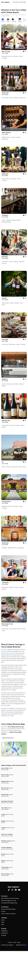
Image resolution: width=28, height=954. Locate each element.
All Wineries (4, 933)
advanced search (13, 710)
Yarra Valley (21, 15)
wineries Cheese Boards (7, 768)
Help (2, 924)
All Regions (4, 931)
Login (18, 942)
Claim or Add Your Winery (8, 913)
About (3, 920)
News (2, 922)
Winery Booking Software (8, 909)
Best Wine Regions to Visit (8, 900)
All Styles (3, 935)
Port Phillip (14, 15)
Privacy (10, 942)
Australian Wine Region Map (9, 903)
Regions (8, 15)
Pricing (3, 911)
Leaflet (11, 755)
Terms (14, 942)
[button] (21, 746)
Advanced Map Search (8, 738)
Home (3, 15)
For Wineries (5, 907)
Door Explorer (5, 2)
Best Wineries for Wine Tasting (10, 898)
